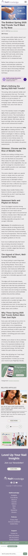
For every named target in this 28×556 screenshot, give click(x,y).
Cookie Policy (14, 524)
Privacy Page (14, 519)
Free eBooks (14, 497)
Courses (14, 502)
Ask (25, 553)
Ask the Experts (14, 537)
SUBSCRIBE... (14, 469)
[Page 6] (17, 426)
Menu (26, 1)
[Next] (20, 426)
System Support (14, 539)
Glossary (14, 512)
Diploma (14, 504)
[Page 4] (14, 426)
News (14, 506)
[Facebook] (11, 483)
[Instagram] (14, 483)
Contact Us (14, 533)
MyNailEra (14, 495)
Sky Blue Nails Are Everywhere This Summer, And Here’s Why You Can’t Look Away (13, 408)
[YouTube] (16, 483)
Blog (14, 508)
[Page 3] (13, 426)
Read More (15, 421)
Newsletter (14, 510)
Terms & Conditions (14, 522)
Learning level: (4, 546)
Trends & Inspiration (13, 380)
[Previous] (7, 426)
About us (14, 499)
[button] (14, 79)
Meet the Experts (14, 535)
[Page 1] (10, 426)
